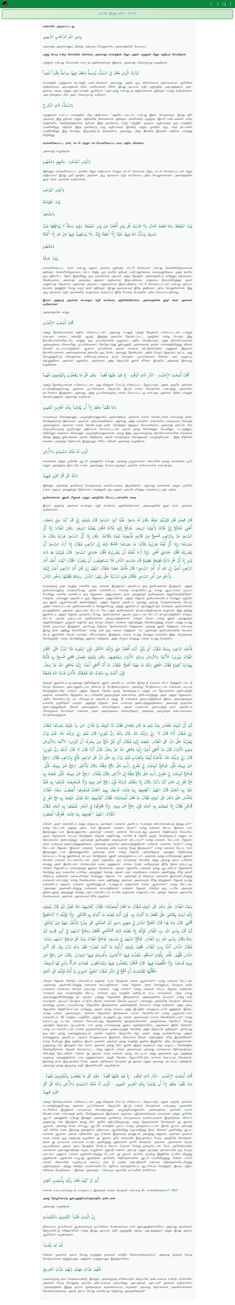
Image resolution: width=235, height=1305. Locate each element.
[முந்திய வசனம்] (211, 4)
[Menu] (230, 4)
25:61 (112, 87)
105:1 (174, 1190)
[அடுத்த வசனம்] (218, 4)
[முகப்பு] (5, 4)
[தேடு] (224, 4)
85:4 (186, 1118)
